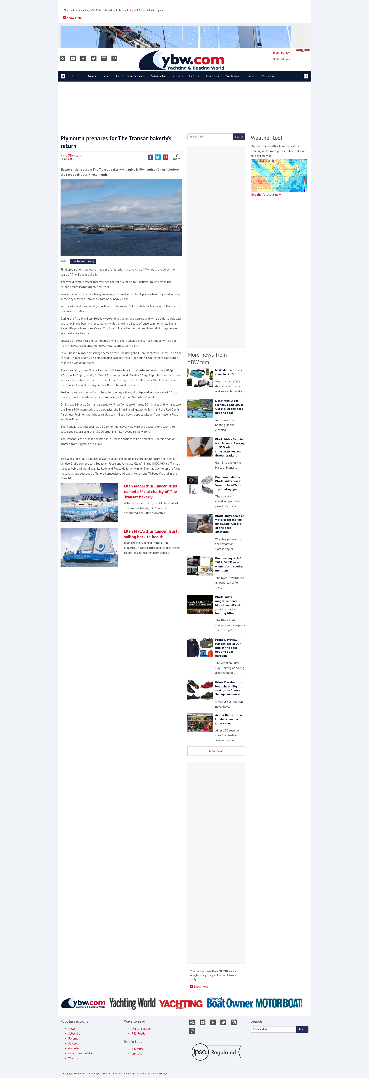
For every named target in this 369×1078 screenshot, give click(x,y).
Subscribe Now (281, 52)
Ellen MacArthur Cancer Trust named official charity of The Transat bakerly (151, 491)
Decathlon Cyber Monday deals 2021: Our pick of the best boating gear (229, 406)
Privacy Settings (158, 1073)
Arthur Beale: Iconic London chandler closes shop (228, 719)
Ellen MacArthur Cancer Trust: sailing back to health (151, 533)
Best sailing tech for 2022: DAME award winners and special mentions (229, 564)
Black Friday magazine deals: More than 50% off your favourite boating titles (228, 605)
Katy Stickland (71, 155)
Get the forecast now (266, 194)
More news (216, 751)
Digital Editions (281, 59)
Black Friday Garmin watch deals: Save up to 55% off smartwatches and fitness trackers (230, 447)
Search (239, 136)
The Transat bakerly (83, 261)
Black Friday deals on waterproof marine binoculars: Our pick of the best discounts (229, 524)
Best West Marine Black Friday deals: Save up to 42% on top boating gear (228, 483)
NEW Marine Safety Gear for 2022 (228, 372)
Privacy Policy (126, 10)
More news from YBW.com (207, 358)
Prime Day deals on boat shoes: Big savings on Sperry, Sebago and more (228, 688)
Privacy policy (141, 1073)
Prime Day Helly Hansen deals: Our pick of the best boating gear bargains (228, 647)
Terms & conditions (122, 1073)
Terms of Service (147, 10)
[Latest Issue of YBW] (302, 50)
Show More (74, 18)
